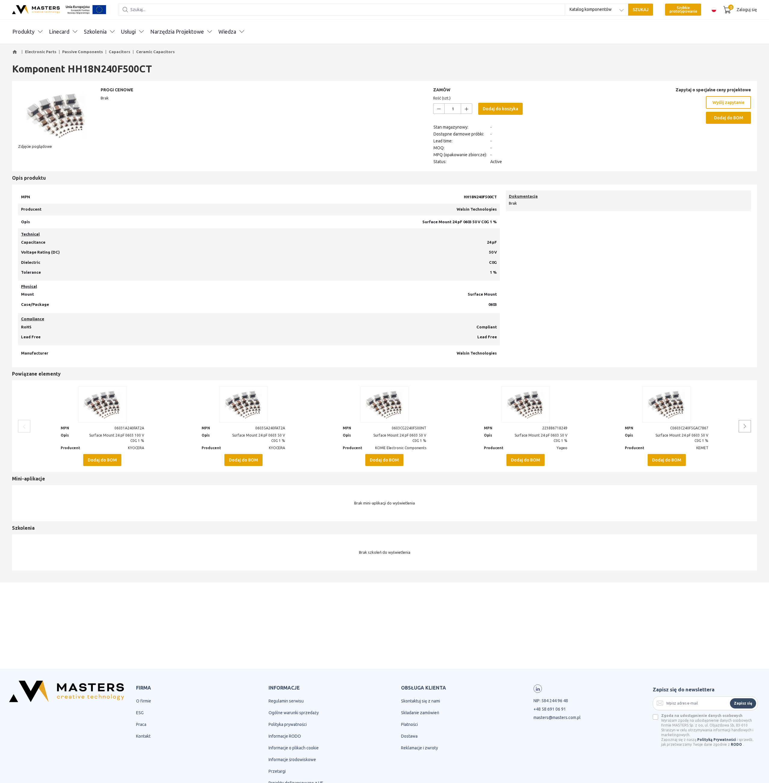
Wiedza (227, 32)
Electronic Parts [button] (40, 52)
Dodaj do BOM (728, 117)
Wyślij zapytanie (728, 102)
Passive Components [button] (82, 52)
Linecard (59, 32)
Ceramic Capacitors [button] (155, 52)
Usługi (128, 32)
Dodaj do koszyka (500, 108)
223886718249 (554, 428)
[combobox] (597, 9)
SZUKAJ (641, 9)
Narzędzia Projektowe (177, 32)
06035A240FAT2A (270, 428)
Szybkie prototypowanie (683, 9)
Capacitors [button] (119, 52)
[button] (15, 52)
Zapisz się (743, 703)
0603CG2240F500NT (409, 428)
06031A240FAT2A (129, 428)
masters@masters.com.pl (557, 717)
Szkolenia (95, 32)
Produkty (23, 32)
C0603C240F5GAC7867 (689, 428)
